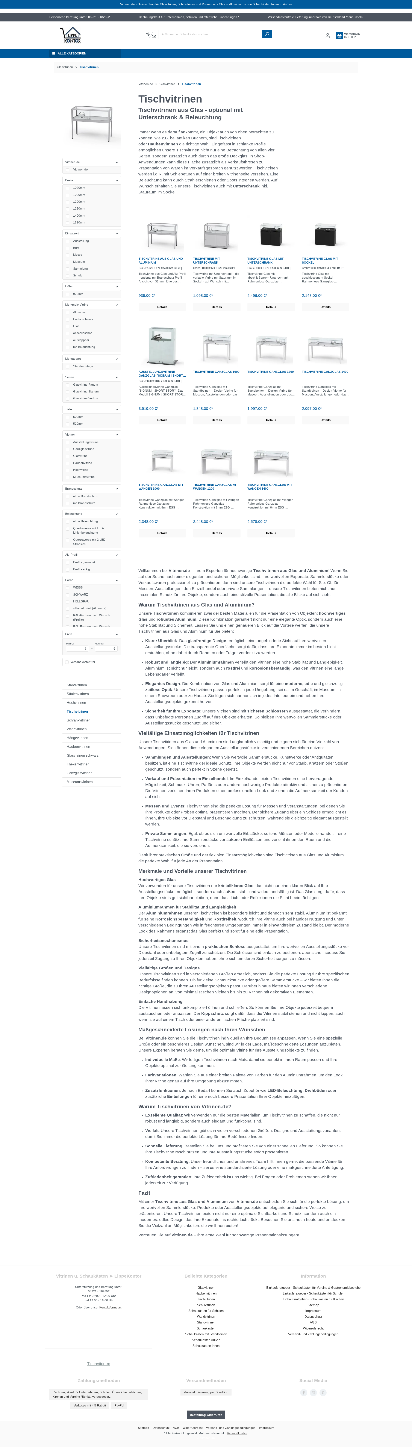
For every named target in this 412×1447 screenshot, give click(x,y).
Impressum (313, 1311)
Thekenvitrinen (78, 764)
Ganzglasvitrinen (79, 773)
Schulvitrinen (206, 1305)
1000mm (79, 194)
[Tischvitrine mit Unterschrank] (217, 233)
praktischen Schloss (225, 946)
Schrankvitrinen (79, 720)
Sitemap (313, 1305)
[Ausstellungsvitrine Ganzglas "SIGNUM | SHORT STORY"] (162, 346)
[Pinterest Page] (323, 1392)
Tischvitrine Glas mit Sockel (320, 260)
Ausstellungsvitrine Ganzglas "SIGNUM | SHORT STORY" (161, 373)
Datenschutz (313, 1316)
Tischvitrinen (77, 711)
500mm (78, 416)
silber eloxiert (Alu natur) (89, 608)
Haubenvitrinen (78, 746)
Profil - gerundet (84, 562)
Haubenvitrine (82, 463)
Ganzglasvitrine (83, 449)
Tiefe (68, 409)
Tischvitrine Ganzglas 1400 (325, 371)
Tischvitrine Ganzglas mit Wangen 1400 (269, 486)
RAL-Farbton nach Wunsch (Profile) (91, 617)
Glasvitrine (80, 455)
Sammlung (80, 268)
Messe (77, 254)
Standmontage (83, 366)
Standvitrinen (77, 685)
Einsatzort (72, 233)
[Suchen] (267, 34)
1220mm (79, 208)
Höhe (69, 286)
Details (162, 307)
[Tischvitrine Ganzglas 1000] (217, 346)
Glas (76, 326)
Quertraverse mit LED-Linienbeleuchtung (88, 530)
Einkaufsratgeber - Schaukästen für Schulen (313, 1293)
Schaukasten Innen (206, 1345)
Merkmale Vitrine (76, 304)
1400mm (79, 215)
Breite (69, 180)
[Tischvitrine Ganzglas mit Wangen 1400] (271, 459)
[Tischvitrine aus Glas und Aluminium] (162, 233)
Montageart (73, 358)
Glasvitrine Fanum (85, 384)
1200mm (79, 201)
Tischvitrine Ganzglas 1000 (216, 371)
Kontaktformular (110, 1307)
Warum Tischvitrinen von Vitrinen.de (183, 1106)
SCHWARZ (80, 594)
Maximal (105, 646)
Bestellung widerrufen (206, 1415)
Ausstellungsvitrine (85, 442)
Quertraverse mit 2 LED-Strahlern (89, 542)
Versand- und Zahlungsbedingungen (313, 1334)
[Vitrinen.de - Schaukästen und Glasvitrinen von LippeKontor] (70, 35)
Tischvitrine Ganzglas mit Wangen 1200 (215, 486)
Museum (79, 261)
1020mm (79, 187)
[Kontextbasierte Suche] (151, 35)
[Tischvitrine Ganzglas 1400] (326, 346)
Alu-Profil (71, 554)
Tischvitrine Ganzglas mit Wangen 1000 (161, 486)
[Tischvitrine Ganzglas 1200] (271, 346)
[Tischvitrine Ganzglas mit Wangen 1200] (217, 459)
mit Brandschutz (84, 503)
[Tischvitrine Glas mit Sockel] (326, 233)
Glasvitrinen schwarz (82, 755)
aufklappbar (81, 340)
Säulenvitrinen (78, 694)
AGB (313, 1322)
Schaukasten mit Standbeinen (206, 1334)
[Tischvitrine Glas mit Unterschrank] (271, 233)
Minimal (76, 646)
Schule (77, 275)
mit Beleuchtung (84, 347)
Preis (68, 634)
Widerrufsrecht (313, 1328)
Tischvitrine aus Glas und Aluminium (161, 260)
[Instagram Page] (313, 1392)
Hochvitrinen (76, 703)
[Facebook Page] (303, 1392)
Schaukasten (206, 1328)
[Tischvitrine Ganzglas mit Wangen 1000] (162, 459)
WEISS (78, 587)
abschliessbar (82, 333)
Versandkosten (237, 1433)
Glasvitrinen (206, 1287)
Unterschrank (246, 186)
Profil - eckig (81, 569)
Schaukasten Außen (206, 1340)
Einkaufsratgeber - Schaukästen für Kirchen (313, 1299)
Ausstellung (81, 241)
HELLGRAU (81, 601)
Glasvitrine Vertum (85, 398)
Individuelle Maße (162, 1059)
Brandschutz (73, 488)
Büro (76, 247)
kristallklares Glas (235, 885)
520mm (78, 423)
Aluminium (80, 312)
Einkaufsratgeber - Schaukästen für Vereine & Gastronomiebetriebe (313, 1287)
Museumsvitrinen (80, 782)
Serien (69, 377)
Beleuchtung (73, 513)
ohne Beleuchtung (85, 521)
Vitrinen (70, 434)
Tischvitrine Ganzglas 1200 (270, 371)
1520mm (79, 222)
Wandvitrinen (77, 729)
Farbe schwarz (83, 319)
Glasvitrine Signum (86, 391)
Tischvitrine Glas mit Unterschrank (265, 260)
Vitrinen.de (72, 162)
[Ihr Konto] (328, 35)
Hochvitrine (80, 469)
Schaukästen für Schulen (206, 1311)
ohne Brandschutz (85, 496)
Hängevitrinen (77, 738)
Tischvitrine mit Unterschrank (206, 260)
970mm (78, 294)
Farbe (69, 580)
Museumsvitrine (84, 476)
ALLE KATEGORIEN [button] (72, 53)
